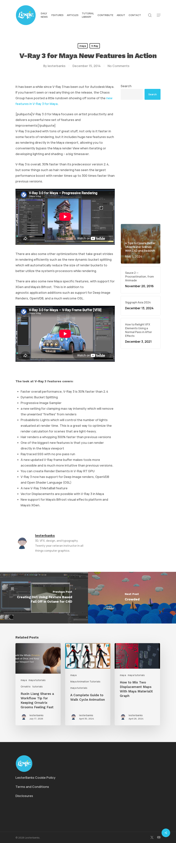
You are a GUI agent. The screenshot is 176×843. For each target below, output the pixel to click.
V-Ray (94, 45)
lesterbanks (56, 66)
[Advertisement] (141, 161)
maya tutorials (37, 680)
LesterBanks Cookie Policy (35, 777)
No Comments (118, 66)
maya (82, 45)
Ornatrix (26, 686)
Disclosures (24, 796)
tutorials (37, 686)
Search (126, 86)
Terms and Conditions (32, 787)
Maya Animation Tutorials (85, 681)
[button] (159, 15)
